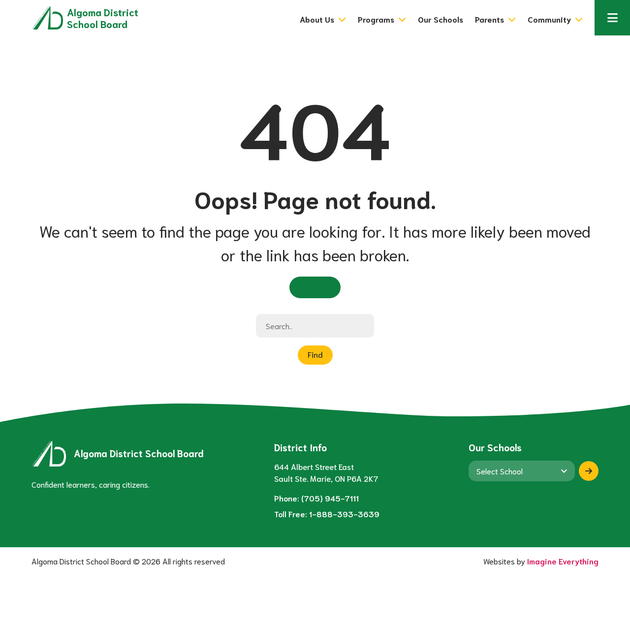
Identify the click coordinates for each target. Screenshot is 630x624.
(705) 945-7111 (330, 498)
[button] (612, 17)
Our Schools (440, 19)
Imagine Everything (562, 561)
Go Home (315, 286)
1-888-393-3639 (344, 513)
